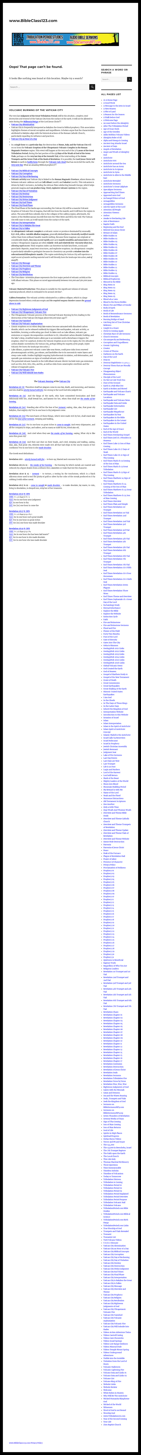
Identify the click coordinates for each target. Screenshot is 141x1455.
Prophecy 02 (108, 873)
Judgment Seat (109, 752)
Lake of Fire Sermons (112, 755)
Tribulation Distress (112, 1179)
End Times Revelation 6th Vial (116, 556)
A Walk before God (111, 117)
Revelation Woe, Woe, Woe (115, 1084)
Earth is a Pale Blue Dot (113, 386)
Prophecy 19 (108, 922)
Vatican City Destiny (20, 194)
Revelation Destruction (113, 1067)
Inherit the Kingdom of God (115, 709)
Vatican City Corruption (21, 173)
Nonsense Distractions (113, 798)
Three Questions (110, 1165)
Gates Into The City (111, 642)
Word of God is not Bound (114, 1410)
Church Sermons (110, 337)
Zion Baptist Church (112, 1425)
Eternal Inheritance (111, 608)
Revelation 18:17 (16, 511)
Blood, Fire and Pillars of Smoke (117, 305)
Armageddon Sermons (113, 204)
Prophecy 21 (108, 928)
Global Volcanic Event (112, 666)
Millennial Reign (30, 122)
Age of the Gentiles (111, 132)
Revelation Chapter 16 (112, 1058)
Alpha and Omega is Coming (115, 140)
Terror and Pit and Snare (114, 1142)
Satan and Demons (111, 1093)
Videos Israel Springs (112, 1341)
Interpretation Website (113, 712)
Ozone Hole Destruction (113, 842)
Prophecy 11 (108, 899)
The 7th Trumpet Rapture (114, 1150)
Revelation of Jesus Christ (114, 1070)
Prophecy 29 (108, 951)
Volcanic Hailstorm (111, 1367)
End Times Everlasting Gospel (116, 435)
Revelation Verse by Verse (114, 1081)
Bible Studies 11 (110, 264)
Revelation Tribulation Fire (115, 1078)
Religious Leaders (111, 969)
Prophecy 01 (108, 870)
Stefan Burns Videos (112, 1139)
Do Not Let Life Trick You (114, 380)
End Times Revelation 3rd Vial (116, 530)
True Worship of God (112, 1228)
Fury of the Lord (110, 637)
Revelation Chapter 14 (112, 1052)
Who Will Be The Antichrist (115, 1396)
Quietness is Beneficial (113, 960)
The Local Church (111, 1156)
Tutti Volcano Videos (112, 1240)
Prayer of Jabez (109, 859)
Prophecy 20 (108, 925)
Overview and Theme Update (115, 830)
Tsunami (107, 1234)
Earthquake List (110, 409)
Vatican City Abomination (22, 124)
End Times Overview (112, 501)
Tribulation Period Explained (115, 1194)
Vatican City (64, 381)
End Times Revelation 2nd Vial (116, 521)
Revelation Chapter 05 (113, 1026)
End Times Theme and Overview (117, 596)
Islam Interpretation (112, 723)
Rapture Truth (109, 963)
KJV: (11, 502)
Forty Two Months (111, 634)
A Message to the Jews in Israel (116, 106)
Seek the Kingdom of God (114, 1101)
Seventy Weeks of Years (113, 1119)
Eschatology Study (111, 605)
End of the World (110, 432)
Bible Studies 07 (110, 253)
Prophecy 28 (108, 948)
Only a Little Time (111, 807)
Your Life (107, 1422)
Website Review (110, 1387)
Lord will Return (110, 775)
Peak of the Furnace (112, 853)
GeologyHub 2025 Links (113, 660)
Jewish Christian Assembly (115, 746)
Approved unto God (111, 195)
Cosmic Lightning (111, 345)
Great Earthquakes (111, 686)
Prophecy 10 (108, 896)
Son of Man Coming (112, 1124)
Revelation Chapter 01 (112, 1015)
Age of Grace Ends (111, 129)
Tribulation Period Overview (115, 1197)
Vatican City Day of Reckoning (24, 176)
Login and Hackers (111, 769)
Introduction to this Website (115, 715)
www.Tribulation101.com (114, 1416)
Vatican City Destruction (22, 197)
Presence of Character (113, 862)
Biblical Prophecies (111, 279)
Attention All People (112, 210)
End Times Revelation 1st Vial (116, 513)
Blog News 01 (109, 285)
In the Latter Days (111, 706)
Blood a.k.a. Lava (110, 299)
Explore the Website (112, 614)
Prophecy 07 (108, 888)
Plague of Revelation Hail (114, 856)
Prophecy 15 (108, 911)
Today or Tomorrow (112, 1176)
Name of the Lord (111, 793)
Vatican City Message (20, 263)
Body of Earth (109, 308)
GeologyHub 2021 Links (113, 648)
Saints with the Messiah (113, 1090)
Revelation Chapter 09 (113, 1038)
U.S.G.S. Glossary (110, 1243)
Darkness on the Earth (113, 354)
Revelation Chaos (110, 1012)
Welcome (107, 1390)
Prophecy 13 (108, 905)
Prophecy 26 (108, 943)
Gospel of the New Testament (116, 677)
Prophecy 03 (108, 876)
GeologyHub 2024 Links (113, 657)
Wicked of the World (112, 1404)
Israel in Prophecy (111, 743)
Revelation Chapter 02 (113, 1018)
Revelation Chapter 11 (112, 1044)
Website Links (109, 1384)
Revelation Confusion (112, 1064)
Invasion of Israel (111, 718)
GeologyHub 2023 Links (113, 654)
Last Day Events (110, 758)
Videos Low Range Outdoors (115, 1344)
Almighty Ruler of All (112, 137)
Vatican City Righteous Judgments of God (29, 309)
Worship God (109, 1413)
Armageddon (109, 201)
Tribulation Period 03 (112, 1191)
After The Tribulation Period (115, 126)
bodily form (32, 162)
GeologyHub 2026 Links (114, 663)
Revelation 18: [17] (17, 425)
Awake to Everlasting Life (114, 218)
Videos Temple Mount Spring (116, 1349)
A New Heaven (109, 109)
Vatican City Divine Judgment (24, 199)
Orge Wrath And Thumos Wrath (117, 810)
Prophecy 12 (108, 902)
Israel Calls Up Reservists (114, 738)
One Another (109, 804)
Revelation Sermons (112, 1075)
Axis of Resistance (111, 221)
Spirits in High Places (112, 1133)
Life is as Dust (109, 767)
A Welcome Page (110, 120)
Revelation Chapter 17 (112, 1061)
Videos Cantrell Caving (113, 1335)
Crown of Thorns (110, 351)
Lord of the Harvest (111, 772)
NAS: (11, 500)
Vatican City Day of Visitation (24, 191)
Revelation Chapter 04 (113, 1023)
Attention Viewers (111, 212)
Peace (105, 850)
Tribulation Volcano (112, 1205)
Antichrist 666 (109, 161)
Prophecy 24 (108, 937)
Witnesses (107, 1407)
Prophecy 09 (108, 894)
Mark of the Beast (111, 778)
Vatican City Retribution (22, 274)
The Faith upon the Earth (114, 1153)
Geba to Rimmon (110, 645)
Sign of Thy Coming (112, 1122)
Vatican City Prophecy (21, 269)
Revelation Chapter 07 (113, 1032)
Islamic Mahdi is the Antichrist (117, 735)
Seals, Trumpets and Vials (114, 1098)
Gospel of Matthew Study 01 (115, 674)
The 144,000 (108, 1145)
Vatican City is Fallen (20, 228)
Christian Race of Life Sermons (116, 334)
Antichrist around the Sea (114, 163)
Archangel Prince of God (114, 198)
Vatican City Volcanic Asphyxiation (27, 324)
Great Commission (111, 683)
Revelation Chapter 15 (112, 1055)
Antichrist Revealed (111, 181)
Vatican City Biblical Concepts (24, 171)
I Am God (107, 697)
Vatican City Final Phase (22, 205)
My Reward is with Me (113, 790)
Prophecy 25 (108, 940)
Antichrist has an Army (113, 166)
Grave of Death (109, 680)
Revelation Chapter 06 (113, 1029)
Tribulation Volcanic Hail (114, 1202)
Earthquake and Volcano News (116, 400)
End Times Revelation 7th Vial (116, 565)
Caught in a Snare (111, 328)
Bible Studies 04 (110, 244)
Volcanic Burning (45, 381)
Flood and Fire (109, 628)
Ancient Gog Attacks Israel (115, 143)
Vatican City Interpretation (23, 223)
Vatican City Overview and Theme (26, 266)
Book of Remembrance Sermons (117, 313)
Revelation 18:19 (16, 528)
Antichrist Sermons (112, 184)
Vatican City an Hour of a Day (24, 139)
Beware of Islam (110, 233)
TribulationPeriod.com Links (116, 1225)
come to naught (38, 485)
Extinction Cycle (110, 617)
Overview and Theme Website (116, 839)
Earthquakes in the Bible (114, 417)
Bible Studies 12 (110, 267)
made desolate (54, 485)
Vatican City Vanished (21, 321)
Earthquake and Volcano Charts (117, 391)
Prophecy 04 (108, 879)
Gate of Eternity (110, 640)
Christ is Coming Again (113, 331)
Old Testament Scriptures (114, 801)
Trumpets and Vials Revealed (116, 1231)
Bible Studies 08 (110, 256)
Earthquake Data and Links (115, 403)
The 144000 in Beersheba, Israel (117, 1147)
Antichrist (107, 158)
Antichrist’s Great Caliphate (115, 187)
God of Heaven (109, 671)
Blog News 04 (109, 293)
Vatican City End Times (21, 202)
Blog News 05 (109, 296)
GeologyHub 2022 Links (113, 651)
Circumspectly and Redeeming (116, 339)
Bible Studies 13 (110, 270)
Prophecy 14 (108, 908)
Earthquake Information (114, 406)
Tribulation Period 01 (112, 1185)
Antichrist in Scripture (113, 169)
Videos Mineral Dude (112, 1347)
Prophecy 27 (108, 945)
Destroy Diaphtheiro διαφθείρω (116, 363)
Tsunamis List (109, 1237)
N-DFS (27, 494)
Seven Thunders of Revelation (116, 1116)
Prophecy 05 (108, 882)
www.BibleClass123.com (33, 20)
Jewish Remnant (110, 749)
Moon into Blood (110, 784)
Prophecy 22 (108, 931)
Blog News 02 (109, 288)
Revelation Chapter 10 (112, 1041)
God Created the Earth (113, 668)
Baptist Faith (109, 224)
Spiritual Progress (111, 1136)
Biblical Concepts (110, 276)
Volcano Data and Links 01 (114, 1373)
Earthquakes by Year (112, 414)
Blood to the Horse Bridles (114, 302)
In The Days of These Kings (115, 703)
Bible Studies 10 (110, 262)
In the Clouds (109, 700)
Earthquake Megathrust (113, 412)
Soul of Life (108, 1130)
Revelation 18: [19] (17, 442)
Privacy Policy (109, 865)
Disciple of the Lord (111, 377)
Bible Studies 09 (110, 259)
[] (17, 387)
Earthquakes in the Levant (114, 420)
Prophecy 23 (108, 934)
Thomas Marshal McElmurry (116, 1162)
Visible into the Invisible (114, 1358)
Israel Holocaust (110, 741)
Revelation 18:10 (16, 494)
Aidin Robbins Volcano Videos (116, 135)
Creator (106, 348)
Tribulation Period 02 (112, 1188)
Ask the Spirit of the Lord (114, 207)
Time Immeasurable (112, 1168)
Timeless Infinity (111, 1171)
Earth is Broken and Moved (115, 389)
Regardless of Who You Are (115, 966)
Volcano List (108, 1378)
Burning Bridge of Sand (113, 319)
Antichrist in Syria (111, 172)
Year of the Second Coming (115, 1419)
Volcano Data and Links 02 (115, 1375)
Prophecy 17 (108, 917)
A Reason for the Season (114, 114)
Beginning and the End (113, 227)
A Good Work (109, 103)
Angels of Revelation (112, 149)
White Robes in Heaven (113, 1393)
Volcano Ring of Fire (112, 1381)
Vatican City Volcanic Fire (22, 370)
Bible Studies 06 (110, 250)
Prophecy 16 (108, 914)
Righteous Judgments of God (116, 1087)
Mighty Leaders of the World (115, 781)
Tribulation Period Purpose (115, 1199)
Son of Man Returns (112, 1127)
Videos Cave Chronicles (113, 1338)
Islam (105, 720)
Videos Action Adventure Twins (117, 1332)
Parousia (107, 844)
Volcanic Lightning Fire (113, 1370)
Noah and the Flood (111, 795)
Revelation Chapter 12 (112, 1046)
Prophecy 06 (108, 885)
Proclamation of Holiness (114, 868)
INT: (11, 505)
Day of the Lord (110, 357)
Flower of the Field (111, 631)
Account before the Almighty (116, 123)
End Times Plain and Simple (115, 504)
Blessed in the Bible (111, 282)
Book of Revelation (111, 316)
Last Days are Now (111, 761)
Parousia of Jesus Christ (113, 847)
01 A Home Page (110, 100)
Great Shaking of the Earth (115, 689)
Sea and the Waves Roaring (115, 1096)
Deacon (106, 360)
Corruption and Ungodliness (115, 342)
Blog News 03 (109, 290)
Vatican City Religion (20, 272)
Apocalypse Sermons (112, 189)
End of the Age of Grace (113, 429)
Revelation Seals (110, 1072)
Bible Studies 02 (110, 238)
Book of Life (108, 311)
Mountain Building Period (114, 787)
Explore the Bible (110, 611)
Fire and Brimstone (111, 622)
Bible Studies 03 (110, 241)
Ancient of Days (110, 146)
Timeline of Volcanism (113, 1173)
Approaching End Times (114, 192)
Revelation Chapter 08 (113, 1035)
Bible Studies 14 (110, 273)
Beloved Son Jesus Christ (114, 230)
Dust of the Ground (111, 383)
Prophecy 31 (108, 957)
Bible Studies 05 (110, 247)
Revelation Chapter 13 (112, 1049)
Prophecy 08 (108, 891)
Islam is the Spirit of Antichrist (116, 726)
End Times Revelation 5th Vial (116, 547)
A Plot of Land (109, 111)
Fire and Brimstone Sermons (116, 625)
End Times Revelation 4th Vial (116, 539)
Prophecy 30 (108, 954)
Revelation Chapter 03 (112, 1021)
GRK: (11, 497)
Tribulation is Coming (113, 1182)
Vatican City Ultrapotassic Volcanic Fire (28, 312)
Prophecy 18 (108, 920)
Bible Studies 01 (110, 236)
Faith (105, 619)
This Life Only (109, 1159)
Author (106, 215)
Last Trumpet (109, 764)
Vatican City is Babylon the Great (25, 225)
